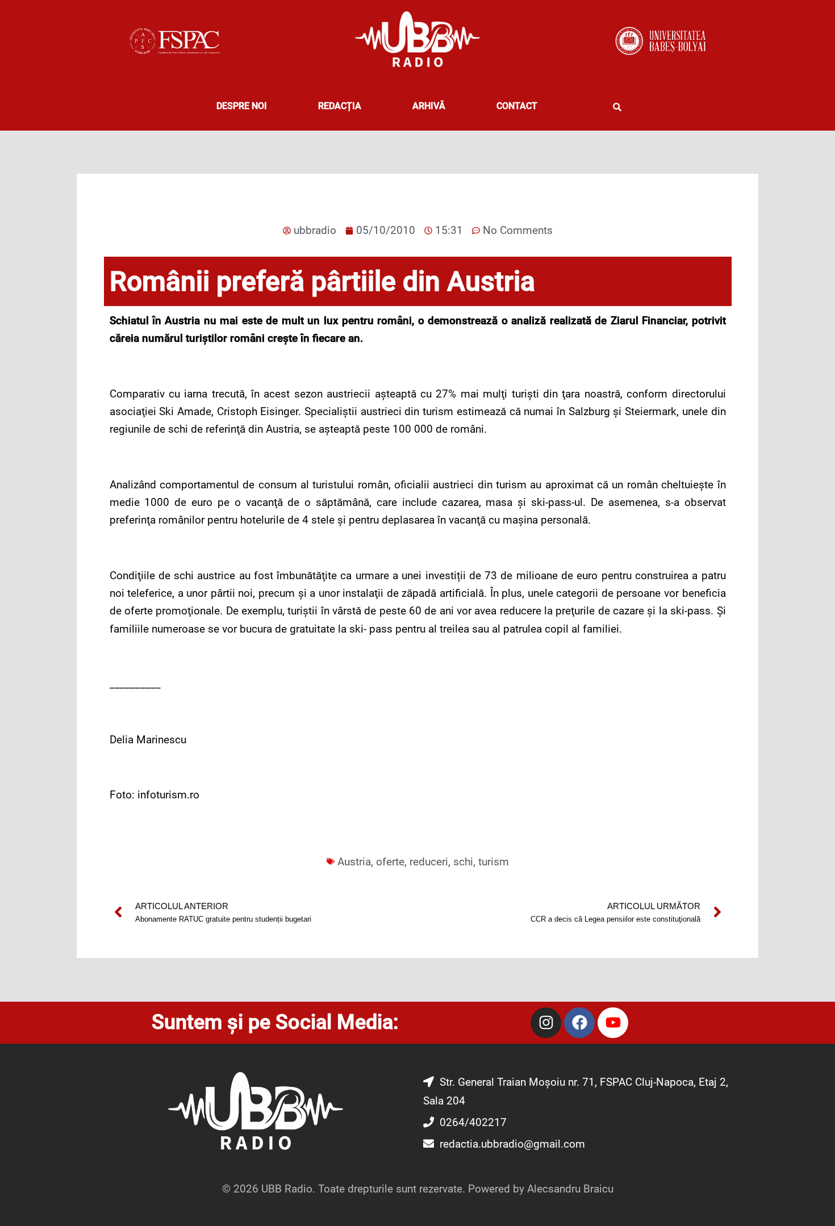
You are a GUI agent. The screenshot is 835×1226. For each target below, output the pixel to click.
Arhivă (428, 106)
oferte (390, 861)
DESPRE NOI (241, 106)
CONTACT (516, 106)
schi (463, 861)
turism (493, 861)
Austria (354, 861)
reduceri (429, 861)
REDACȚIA (339, 106)
